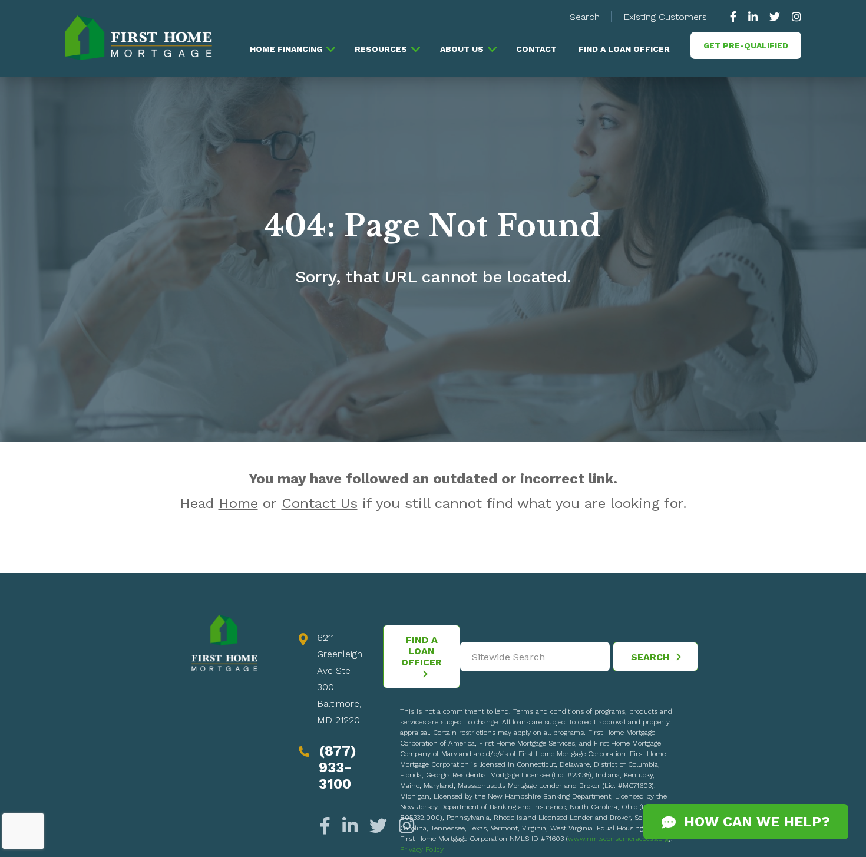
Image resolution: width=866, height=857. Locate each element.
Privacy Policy (422, 849)
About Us (462, 49)
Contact (536, 49)
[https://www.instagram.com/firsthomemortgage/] (793, 17)
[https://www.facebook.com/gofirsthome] (736, 17)
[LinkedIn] (349, 826)
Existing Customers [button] (665, 16)
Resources (381, 49)
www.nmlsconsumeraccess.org (618, 839)
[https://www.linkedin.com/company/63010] (752, 17)
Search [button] (585, 16)
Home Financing (286, 49)
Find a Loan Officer (624, 49)
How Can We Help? (753, 821)
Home (238, 503)
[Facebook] (327, 826)
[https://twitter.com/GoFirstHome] (774, 17)
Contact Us (320, 503)
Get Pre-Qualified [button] (745, 45)
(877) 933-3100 (337, 767)
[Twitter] (378, 826)
